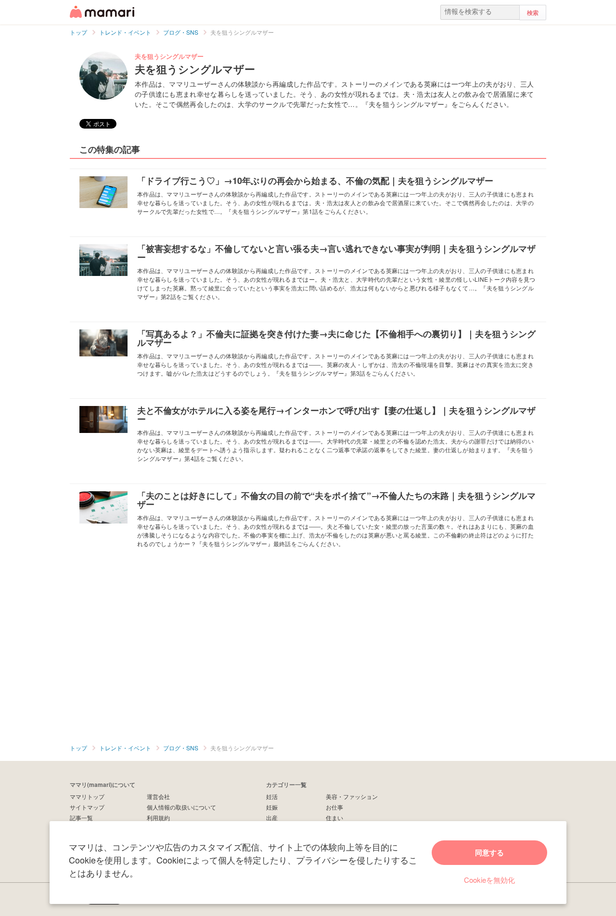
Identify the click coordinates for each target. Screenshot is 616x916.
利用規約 (158, 817)
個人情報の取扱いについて (181, 807)
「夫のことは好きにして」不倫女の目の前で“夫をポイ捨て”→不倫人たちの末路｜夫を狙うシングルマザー (336, 500)
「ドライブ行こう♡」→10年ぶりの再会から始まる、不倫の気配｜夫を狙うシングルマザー (315, 180)
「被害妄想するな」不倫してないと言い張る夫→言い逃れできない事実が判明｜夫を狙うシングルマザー (336, 253)
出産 (272, 817)
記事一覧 (81, 817)
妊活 (272, 796)
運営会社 (158, 796)
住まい (334, 817)
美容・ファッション (352, 796)
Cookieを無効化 (489, 880)
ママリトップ (87, 796)
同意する (489, 852)
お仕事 (334, 807)
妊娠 (272, 807)
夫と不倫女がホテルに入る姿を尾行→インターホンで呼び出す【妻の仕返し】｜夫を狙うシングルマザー (336, 414)
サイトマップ (87, 807)
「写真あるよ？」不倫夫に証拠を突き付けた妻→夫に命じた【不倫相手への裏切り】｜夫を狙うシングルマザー (336, 338)
